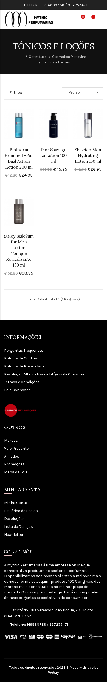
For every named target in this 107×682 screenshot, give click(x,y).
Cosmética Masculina (69, 57)
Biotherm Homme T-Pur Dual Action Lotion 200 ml (19, 158)
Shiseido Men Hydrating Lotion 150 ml (88, 155)
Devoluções (14, 518)
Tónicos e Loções (56, 62)
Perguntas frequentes (23, 350)
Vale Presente (16, 448)
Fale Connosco (17, 390)
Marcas (11, 440)
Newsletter (14, 534)
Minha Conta (15, 502)
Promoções (14, 464)
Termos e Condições (22, 382)
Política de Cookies (21, 358)
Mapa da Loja (16, 472)
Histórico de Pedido (21, 510)
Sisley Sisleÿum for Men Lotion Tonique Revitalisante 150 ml (19, 250)
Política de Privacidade (24, 366)
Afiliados (11, 456)
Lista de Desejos (18, 526)
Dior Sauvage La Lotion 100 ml (53, 155)
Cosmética (38, 57)
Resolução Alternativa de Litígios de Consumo (44, 374)
